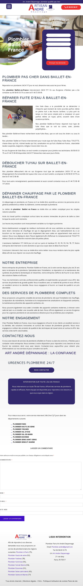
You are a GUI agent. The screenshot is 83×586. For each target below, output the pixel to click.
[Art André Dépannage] (41, 8)
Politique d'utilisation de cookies (55, 581)
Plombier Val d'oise (15, 562)
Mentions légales (29, 581)
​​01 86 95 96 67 (71, 7)
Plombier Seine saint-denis (18, 571)
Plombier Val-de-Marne (17, 565)
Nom (2, 493)
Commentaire (6, 460)
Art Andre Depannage (61, 553)
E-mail (3, 501)
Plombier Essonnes (15, 568)
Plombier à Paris (22, 552)
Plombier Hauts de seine (17, 555)
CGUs (40, 581)
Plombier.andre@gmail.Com (62, 547)
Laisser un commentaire (12, 518)
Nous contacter (41, 370)
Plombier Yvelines (15, 558)
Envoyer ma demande (57, 63)
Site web (3, 509)
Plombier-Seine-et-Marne (18, 575)
